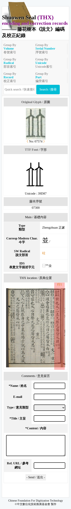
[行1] (35, 328)
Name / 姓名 (18, 385)
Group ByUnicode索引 (44, 63)
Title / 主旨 (17, 418)
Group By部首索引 (10, 63)
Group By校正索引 (10, 77)
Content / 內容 (35, 428)
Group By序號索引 (45, 48)
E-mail (17, 396)
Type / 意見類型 (18, 407)
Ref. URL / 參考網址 (18, 465)
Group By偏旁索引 (42, 77)
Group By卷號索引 (10, 48)
